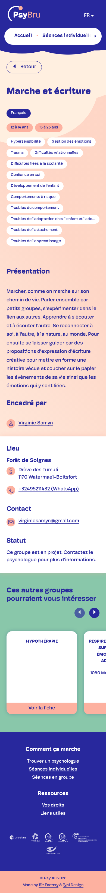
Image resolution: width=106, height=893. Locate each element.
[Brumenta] (35, 837)
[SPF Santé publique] (84, 837)
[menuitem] (23, 36)
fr (87, 15)
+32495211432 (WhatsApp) (48, 489)
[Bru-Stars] (18, 837)
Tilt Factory (48, 885)
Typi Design (73, 885)
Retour (27, 67)
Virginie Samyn (35, 423)
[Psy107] (49, 837)
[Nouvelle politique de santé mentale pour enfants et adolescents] (63, 837)
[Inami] (53, 850)
